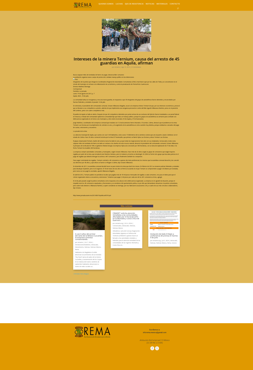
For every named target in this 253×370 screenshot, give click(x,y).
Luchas (119, 4)
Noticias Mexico (96, 247)
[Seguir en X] (157, 348)
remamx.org (119, 223)
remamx (117, 67)
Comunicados (117, 226)
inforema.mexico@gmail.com (154, 332)
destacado (94, 245)
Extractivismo (79, 247)
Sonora (174, 243)
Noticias (150, 4)
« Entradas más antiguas (81, 274)
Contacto (175, 4)
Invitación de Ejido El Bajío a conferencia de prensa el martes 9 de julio (164, 236)
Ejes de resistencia (134, 4)
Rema (77, 249)
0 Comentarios (136, 67)
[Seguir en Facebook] (152, 348)
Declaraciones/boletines (83, 245)
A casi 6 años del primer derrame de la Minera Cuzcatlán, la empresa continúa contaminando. (89, 236)
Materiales (162, 4)
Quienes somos (106, 4)
